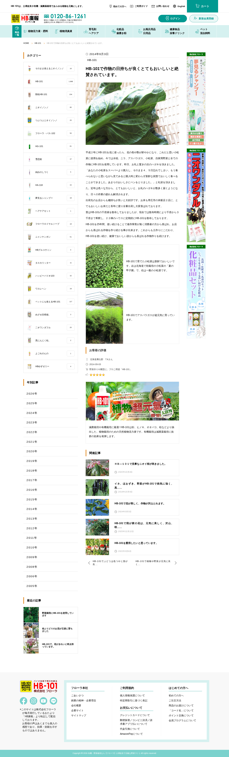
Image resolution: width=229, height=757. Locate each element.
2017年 (32, 480)
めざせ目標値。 (53, 314)
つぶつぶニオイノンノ (53, 120)
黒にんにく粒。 (53, 340)
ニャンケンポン (53, 237)
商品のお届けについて (181, 705)
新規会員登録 (206, 18)
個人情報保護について (132, 695)
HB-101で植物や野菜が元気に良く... (153, 563)
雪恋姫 (53, 159)
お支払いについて (131, 707)
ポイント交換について (181, 715)
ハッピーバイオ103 (53, 276)
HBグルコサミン (53, 250)
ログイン (175, 18)
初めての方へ (119, 6)
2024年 (32, 413)
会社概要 (76, 705)
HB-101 (38, 43)
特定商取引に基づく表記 (133, 700)
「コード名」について (181, 710)
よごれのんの (53, 353)
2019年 (32, 461)
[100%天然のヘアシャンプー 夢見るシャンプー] (196, 99)
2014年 (32, 509)
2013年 (32, 518)
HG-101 (53, 146)
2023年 (32, 422)
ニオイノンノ (53, 107)
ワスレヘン (53, 288)
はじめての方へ (178, 687)
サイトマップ (78, 715)
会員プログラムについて (182, 720)
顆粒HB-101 (53, 94)
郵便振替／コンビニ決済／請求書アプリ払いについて (136, 722)
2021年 (32, 441)
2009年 (32, 557)
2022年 (32, 432)
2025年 (32, 403)
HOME (26, 43)
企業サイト (77, 710)
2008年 (32, 566)
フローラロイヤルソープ (53, 224)
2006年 (32, 576)
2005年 (32, 586)
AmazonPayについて (131, 733)
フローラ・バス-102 (53, 133)
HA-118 (53, 185)
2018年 (32, 470)
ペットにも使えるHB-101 (53, 301)
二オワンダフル (53, 327)
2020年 (32, 451)
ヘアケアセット (53, 211)
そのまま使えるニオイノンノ (53, 68)
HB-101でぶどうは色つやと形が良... (110, 563)
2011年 (31, 537)
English (181, 6)
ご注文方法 (175, 700)
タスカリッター (53, 263)
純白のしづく (53, 172)
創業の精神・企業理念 (83, 700)
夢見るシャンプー (53, 198)
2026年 (32, 393)
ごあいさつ (77, 695)
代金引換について (130, 728)
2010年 (32, 547)
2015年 (32, 499)
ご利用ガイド (141, 6)
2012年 (32, 528)
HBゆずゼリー (53, 366)
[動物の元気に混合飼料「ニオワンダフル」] (196, 195)
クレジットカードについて (135, 715)
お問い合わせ (162, 6)
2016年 (32, 489)
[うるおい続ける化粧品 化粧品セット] (196, 291)
